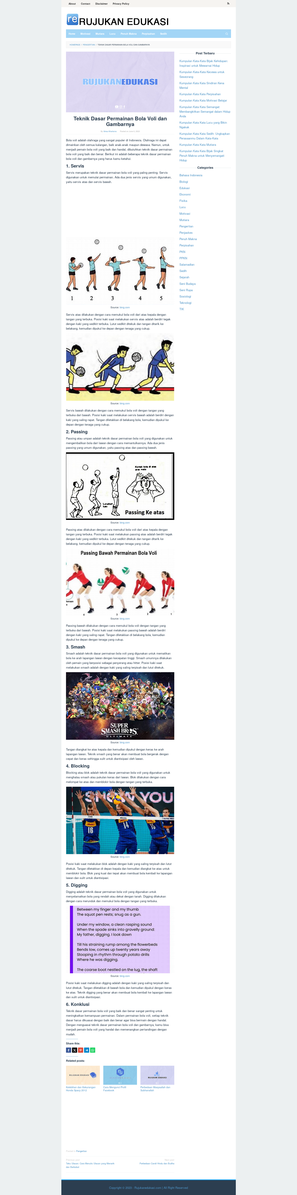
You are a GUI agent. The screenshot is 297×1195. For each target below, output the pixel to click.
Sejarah (184, 277)
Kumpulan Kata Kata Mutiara (197, 144)
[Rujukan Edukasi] (117, 19)
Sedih (183, 271)
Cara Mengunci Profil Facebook (114, 1088)
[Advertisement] (120, 211)
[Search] (226, 33)
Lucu (182, 207)
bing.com (125, 307)
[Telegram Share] (86, 1050)
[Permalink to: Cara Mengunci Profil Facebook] (120, 1075)
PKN (182, 251)
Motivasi (184, 213)
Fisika (183, 200)
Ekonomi (185, 194)
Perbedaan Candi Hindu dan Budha (157, 1161)
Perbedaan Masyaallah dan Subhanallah (155, 1088)
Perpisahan (186, 245)
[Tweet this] (74, 1050)
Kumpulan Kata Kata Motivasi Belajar (203, 100)
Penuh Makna (188, 239)
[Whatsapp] (92, 1050)
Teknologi (185, 302)
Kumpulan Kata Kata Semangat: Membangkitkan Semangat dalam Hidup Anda (204, 111)
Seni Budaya (187, 283)
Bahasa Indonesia (190, 175)
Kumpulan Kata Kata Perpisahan (200, 94)
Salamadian (186, 264)
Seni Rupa (186, 290)
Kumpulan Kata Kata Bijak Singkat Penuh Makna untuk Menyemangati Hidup (201, 155)
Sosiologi (185, 296)
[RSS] (228, 3)
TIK (181, 309)
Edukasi (184, 188)
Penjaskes (186, 232)
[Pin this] (80, 1050)
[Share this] (68, 1050)
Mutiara (184, 219)
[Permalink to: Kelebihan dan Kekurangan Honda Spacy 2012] (83, 1075)
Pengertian (81, 1151)
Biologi (183, 181)
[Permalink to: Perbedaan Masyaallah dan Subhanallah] (157, 1075)
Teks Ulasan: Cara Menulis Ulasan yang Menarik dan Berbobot (90, 1163)
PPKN (183, 258)
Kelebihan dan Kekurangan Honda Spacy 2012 (81, 1088)
